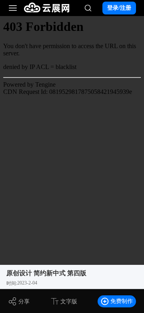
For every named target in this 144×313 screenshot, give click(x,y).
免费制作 (121, 301)
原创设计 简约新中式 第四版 (46, 273)
